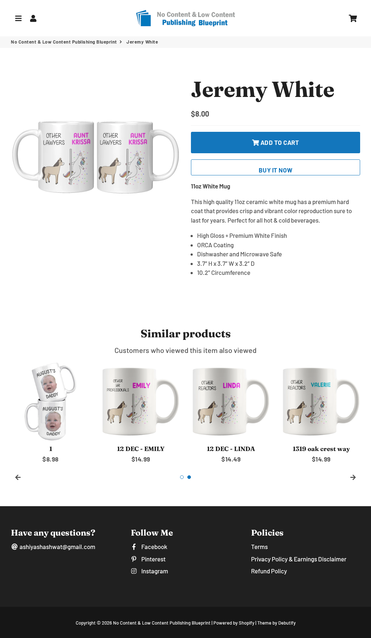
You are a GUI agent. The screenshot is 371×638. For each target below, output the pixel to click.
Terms (259, 546)
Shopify (246, 623)
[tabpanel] (50, 413)
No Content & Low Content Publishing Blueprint (64, 42)
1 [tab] (182, 477)
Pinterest (152, 558)
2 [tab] (189, 477)
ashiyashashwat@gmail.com (56, 546)
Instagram (154, 570)
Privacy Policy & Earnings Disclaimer (298, 558)
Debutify (287, 623)
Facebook (153, 546)
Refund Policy (269, 570)
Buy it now (276, 170)
